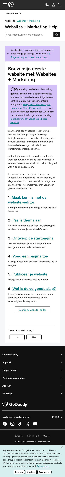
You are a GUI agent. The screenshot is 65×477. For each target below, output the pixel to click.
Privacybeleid (33, 436)
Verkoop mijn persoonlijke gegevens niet (32, 442)
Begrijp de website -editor (32, 310)
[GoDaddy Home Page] (15, 404)
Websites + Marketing (28, 20)
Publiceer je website (29, 274)
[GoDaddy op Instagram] (12, 425)
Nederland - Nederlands (15, 417)
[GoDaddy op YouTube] (35, 425)
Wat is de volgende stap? (34, 288)
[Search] (57, 34)
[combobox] (29, 34)
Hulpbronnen (9, 370)
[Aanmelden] (53, 5)
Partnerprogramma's (13, 378)
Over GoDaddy (10, 354)
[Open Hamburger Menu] (3, 5)
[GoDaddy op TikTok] (20, 425)
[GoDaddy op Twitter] (27, 425)
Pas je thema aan (27, 220)
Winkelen (7, 393)
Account (6, 385)
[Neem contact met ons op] (47, 5)
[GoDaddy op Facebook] (4, 425)
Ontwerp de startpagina (33, 238)
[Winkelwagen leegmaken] (60, 5)
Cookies (46, 436)
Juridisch (19, 436)
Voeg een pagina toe (30, 256)
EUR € (55, 417)
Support (6, 362)
